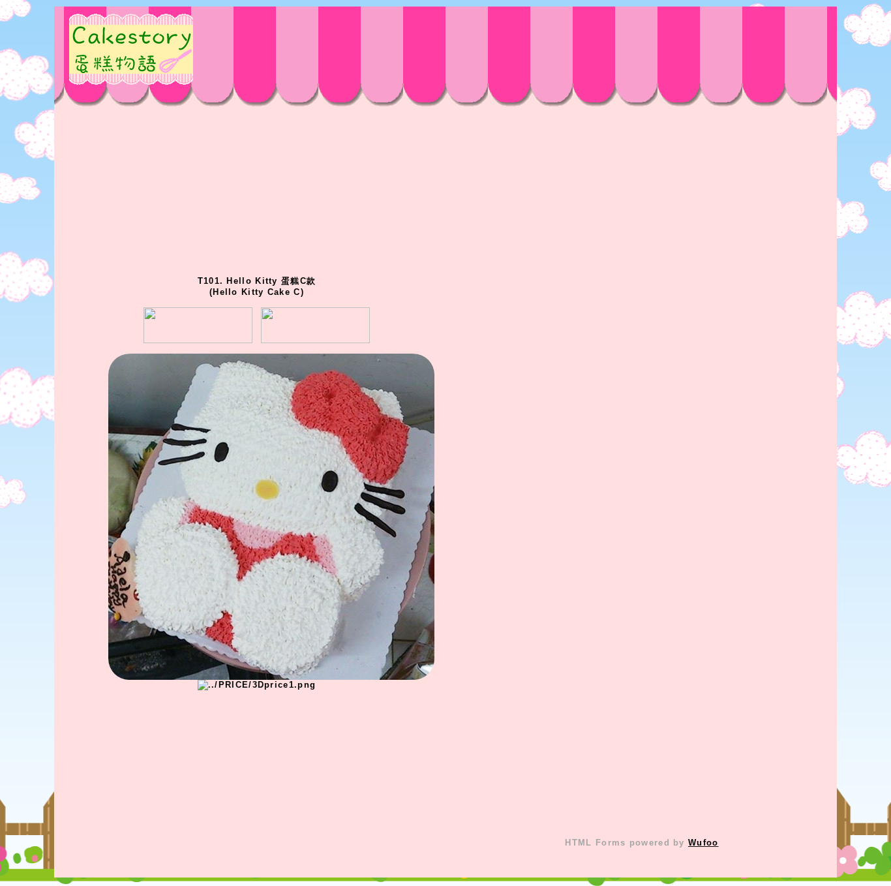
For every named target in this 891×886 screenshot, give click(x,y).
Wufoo (703, 843)
